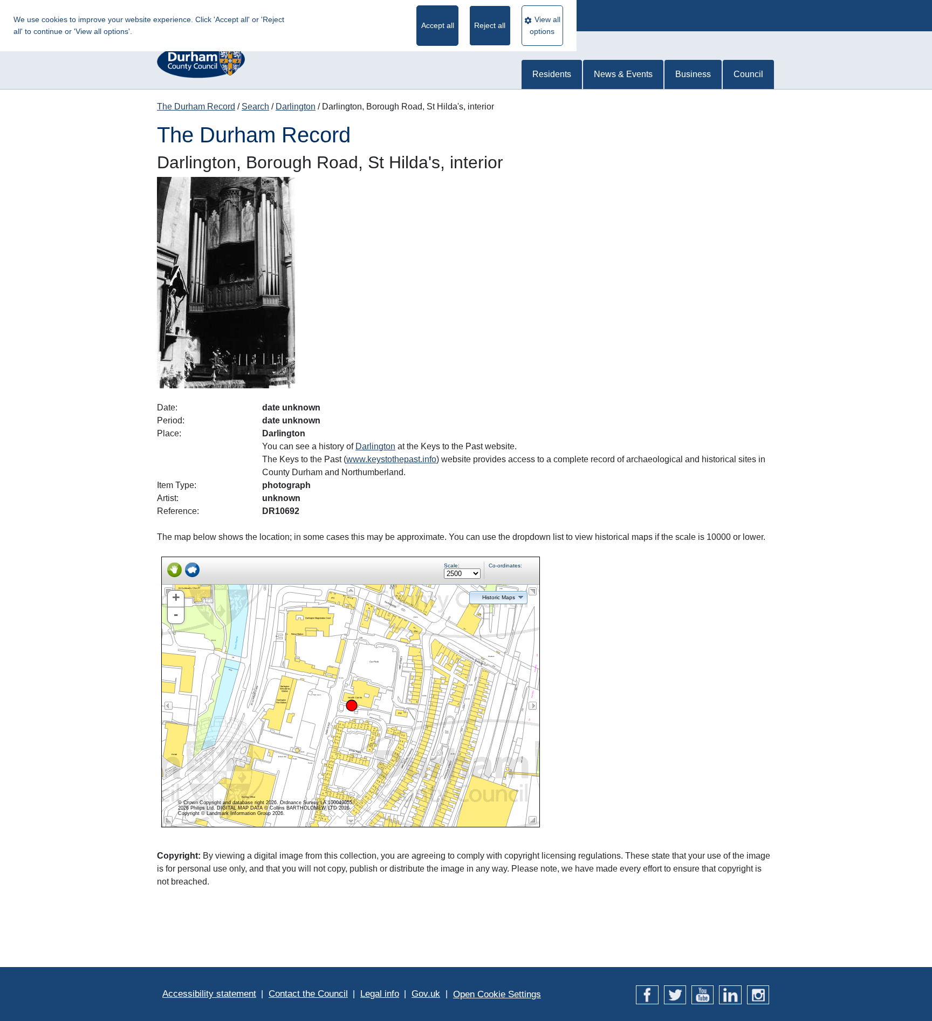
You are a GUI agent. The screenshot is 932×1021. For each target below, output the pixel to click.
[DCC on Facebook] (647, 993)
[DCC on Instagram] (758, 993)
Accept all (437, 25)
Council (748, 74)
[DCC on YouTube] (702, 993)
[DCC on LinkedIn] (730, 993)
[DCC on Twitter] (675, 993)
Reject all (489, 25)
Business (693, 74)
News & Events (623, 74)
